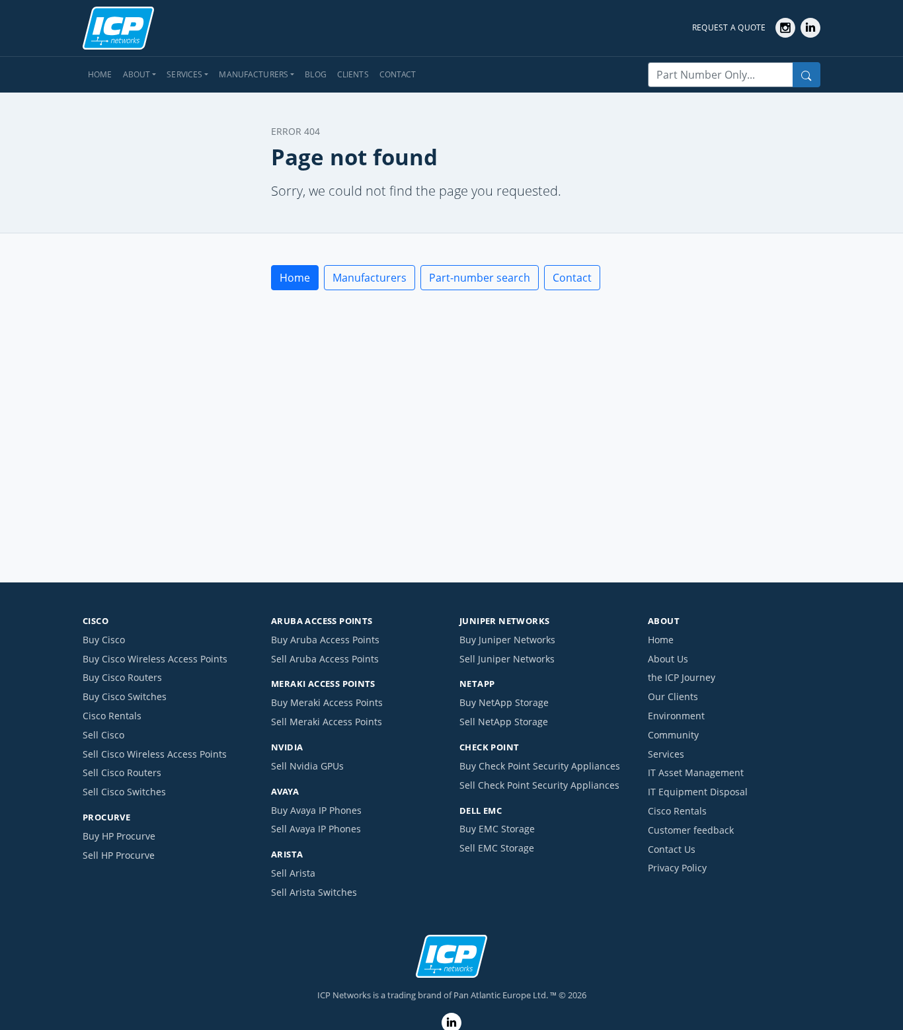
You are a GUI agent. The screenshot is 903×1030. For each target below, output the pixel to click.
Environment (676, 715)
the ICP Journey (681, 677)
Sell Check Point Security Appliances (539, 785)
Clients (353, 74)
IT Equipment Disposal (698, 791)
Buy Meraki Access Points (327, 702)
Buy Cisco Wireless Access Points (155, 659)
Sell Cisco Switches (124, 791)
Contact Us (671, 849)
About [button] (137, 74)
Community (673, 735)
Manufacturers (370, 277)
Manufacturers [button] (253, 74)
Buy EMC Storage (497, 828)
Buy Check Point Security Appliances (539, 766)
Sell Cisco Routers (122, 772)
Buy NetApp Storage (504, 702)
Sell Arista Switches (314, 892)
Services (666, 754)
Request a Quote (729, 27)
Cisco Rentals (112, 715)
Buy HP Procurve (119, 836)
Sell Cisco (103, 735)
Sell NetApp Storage (503, 721)
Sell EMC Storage (496, 848)
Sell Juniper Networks (507, 659)
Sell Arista (293, 873)
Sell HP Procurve (119, 855)
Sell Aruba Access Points (325, 659)
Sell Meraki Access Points (326, 721)
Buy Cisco (104, 639)
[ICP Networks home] (118, 28)
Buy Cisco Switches (125, 696)
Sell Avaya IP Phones (316, 828)
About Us (668, 659)
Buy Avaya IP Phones (316, 810)
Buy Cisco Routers (122, 677)
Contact (397, 74)
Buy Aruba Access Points (325, 639)
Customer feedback (691, 830)
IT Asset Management (696, 772)
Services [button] (184, 74)
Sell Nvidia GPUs (307, 766)
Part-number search (479, 277)
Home (100, 74)
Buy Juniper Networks (507, 639)
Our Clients (673, 696)
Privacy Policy (677, 867)
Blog (316, 74)
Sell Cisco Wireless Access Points (155, 754)
